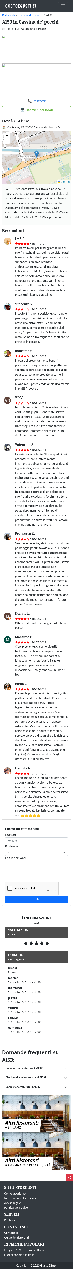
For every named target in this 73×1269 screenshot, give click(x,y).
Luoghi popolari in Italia (19, 1255)
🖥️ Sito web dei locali (36, 110)
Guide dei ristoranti (16, 1237)
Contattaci (11, 1233)
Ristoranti (8, 15)
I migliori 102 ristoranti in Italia (24, 1250)
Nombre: (11, 834)
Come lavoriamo (15, 1193)
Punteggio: (12, 846)
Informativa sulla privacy (20, 1198)
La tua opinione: (15, 858)
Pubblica (9, 1220)
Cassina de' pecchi (30, 15)
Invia (36, 899)
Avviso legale (12, 1203)
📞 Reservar (36, 101)
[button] (36, 154)
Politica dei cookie (16, 1207)
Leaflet (65, 182)
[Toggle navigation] (63, 5)
